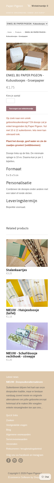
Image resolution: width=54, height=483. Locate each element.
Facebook (8, 460)
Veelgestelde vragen (16, 425)
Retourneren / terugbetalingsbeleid (24, 449)
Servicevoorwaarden (16, 439)
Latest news (12, 377)
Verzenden (11, 444)
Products (18, 32)
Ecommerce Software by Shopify (24, 477)
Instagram (14, 460)
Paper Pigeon (14, 5)
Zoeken (10, 420)
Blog (8, 430)
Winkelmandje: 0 (40, 6)
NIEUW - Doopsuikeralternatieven (24, 382)
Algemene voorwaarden (18, 434)
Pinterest (20, 460)
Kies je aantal (13, 95)
